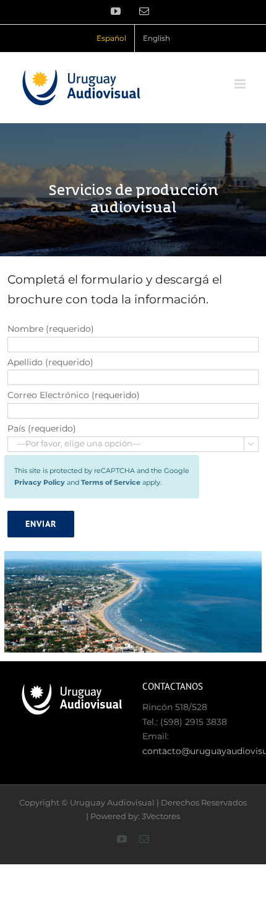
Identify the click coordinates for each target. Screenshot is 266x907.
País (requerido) (41, 428)
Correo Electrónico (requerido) (73, 395)
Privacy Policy (39, 482)
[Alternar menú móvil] (240, 83)
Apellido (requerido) (50, 362)
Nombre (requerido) (50, 328)
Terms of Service (110, 482)
